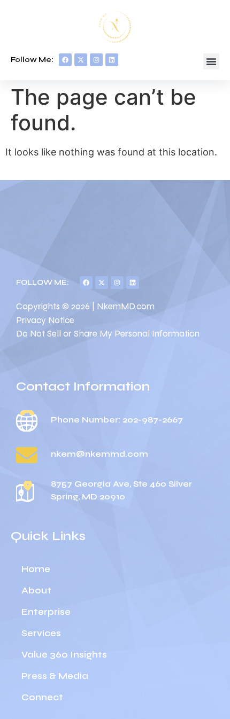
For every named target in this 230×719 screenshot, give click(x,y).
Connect (42, 697)
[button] (211, 61)
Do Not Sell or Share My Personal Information (108, 333)
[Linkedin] (111, 59)
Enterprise (46, 612)
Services (41, 633)
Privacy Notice (45, 320)
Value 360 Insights (64, 654)
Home (35, 569)
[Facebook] (65, 59)
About (36, 590)
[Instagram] (96, 59)
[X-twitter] (80, 59)
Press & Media (54, 676)
